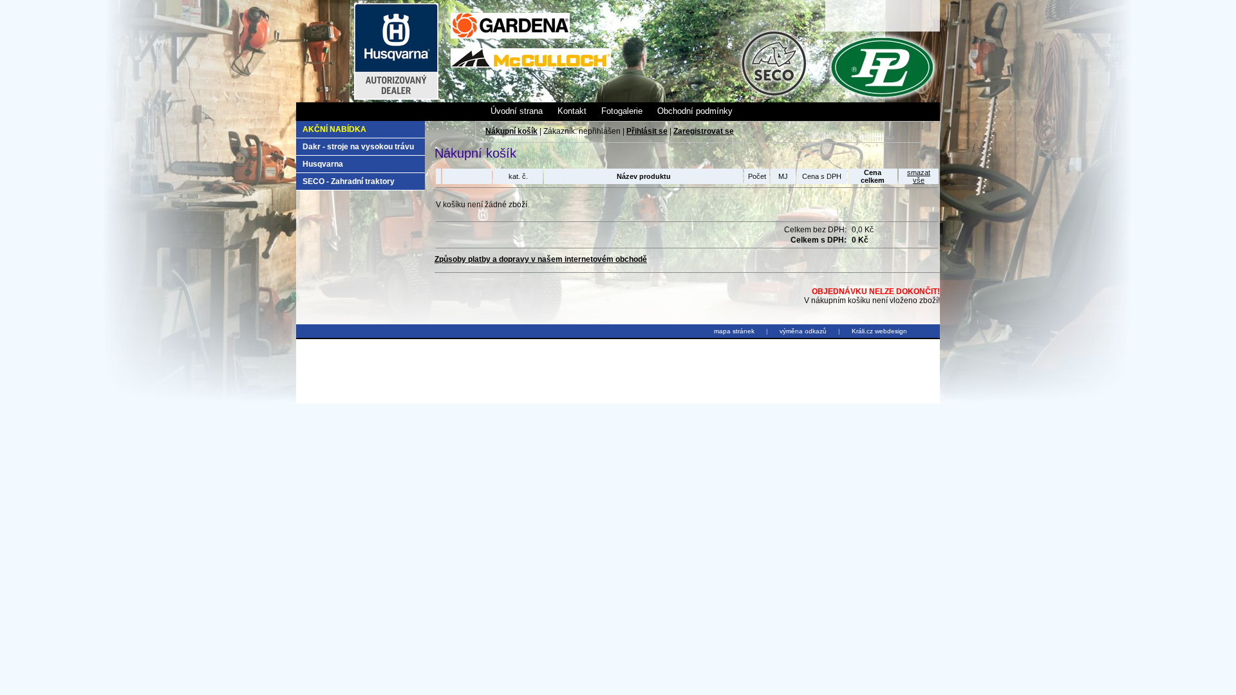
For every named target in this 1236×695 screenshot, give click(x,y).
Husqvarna (323, 164)
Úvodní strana (517, 111)
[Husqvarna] (396, 97)
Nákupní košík (511, 131)
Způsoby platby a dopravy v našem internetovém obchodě (541, 259)
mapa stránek (734, 331)
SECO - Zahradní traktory (349, 181)
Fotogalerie (621, 111)
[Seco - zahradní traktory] (772, 94)
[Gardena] (510, 36)
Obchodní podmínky (695, 111)
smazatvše (918, 176)
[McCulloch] (531, 65)
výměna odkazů (803, 331)
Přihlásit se (647, 131)
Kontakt (571, 111)
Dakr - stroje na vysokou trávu (358, 146)
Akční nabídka (334, 129)
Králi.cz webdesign (879, 331)
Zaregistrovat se (703, 131)
